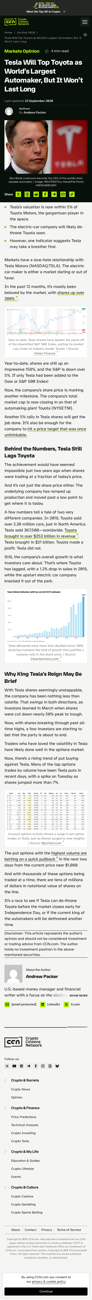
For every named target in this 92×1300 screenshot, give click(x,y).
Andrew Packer (35, 112)
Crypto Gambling (23, 1204)
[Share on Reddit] (36, 194)
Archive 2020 (26, 32)
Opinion (16, 1097)
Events (16, 1177)
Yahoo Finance (44, 353)
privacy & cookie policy (49, 1281)
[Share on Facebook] (45, 194)
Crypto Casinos (22, 1196)
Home (8, 32)
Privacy (46, 1230)
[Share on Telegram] (54, 194)
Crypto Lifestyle (22, 1169)
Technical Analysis (24, 1125)
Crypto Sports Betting (26, 1212)
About (15, 1230)
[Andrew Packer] (13, 974)
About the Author (38, 970)
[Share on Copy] (72, 194)
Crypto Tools (20, 1141)
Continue (46, 1291)
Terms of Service (69, 1230)
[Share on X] (18, 194)
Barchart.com (51, 843)
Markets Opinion (22, 51)
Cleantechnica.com (45, 659)
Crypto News (20, 1089)
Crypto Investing (23, 1133)
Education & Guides (25, 1161)
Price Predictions (23, 1117)
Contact (30, 1230)
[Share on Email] (63, 194)
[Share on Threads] (27, 194)
